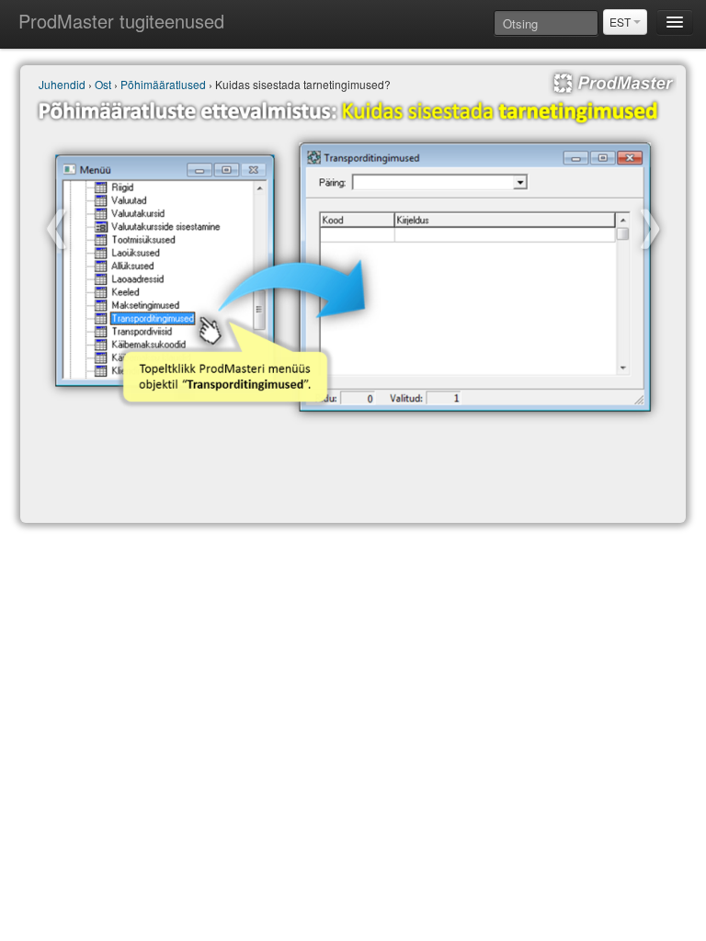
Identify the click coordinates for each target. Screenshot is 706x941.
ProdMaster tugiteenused (121, 20)
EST (621, 21)
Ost (103, 84)
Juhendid (62, 84)
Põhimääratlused (163, 84)
